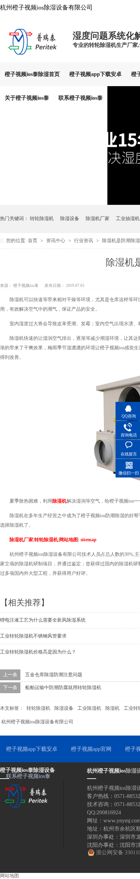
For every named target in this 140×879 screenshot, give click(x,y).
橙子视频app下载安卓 (95, 74)
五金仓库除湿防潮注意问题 (53, 674)
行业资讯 (84, 240)
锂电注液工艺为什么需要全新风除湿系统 (43, 620)
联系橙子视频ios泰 (80, 98)
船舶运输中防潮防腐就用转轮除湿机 (63, 687)
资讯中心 (56, 240)
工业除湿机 (89, 708)
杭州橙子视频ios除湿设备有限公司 (37, 721)
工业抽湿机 (128, 218)
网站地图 (68, 539)
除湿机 (59, 501)
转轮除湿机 (42, 218)
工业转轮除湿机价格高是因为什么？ (38, 652)
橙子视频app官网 (91, 749)
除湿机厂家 (97, 218)
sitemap (89, 539)
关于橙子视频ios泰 (27, 98)
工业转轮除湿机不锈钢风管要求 (33, 636)
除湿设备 (69, 218)
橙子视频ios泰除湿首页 (32, 74)
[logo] (33, 52)
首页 (33, 240)
